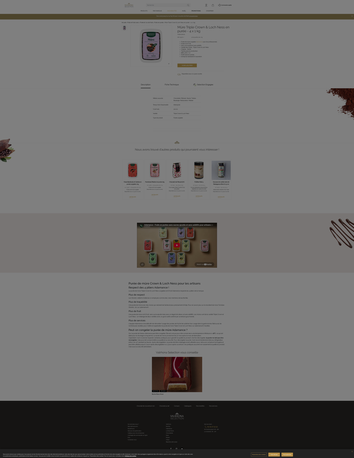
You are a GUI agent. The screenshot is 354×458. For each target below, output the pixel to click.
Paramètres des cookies (259, 454)
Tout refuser (274, 454)
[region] (177, 453)
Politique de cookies (130, 456)
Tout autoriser (287, 454)
